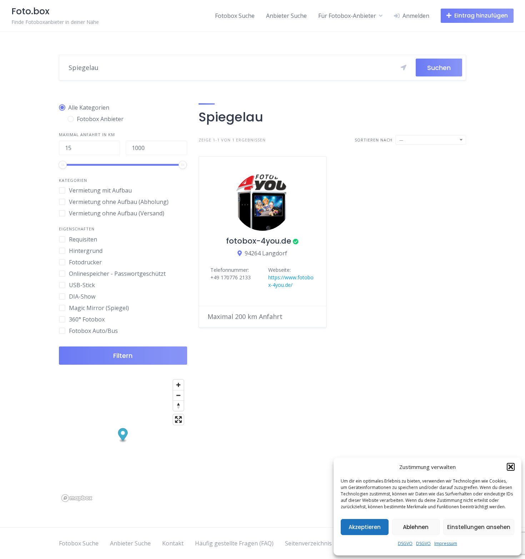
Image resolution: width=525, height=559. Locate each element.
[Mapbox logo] (76, 498)
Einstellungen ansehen (478, 527)
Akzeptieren (365, 527)
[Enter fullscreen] (178, 419)
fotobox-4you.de (258, 241)
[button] (510, 466)
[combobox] (430, 140)
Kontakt (173, 543)
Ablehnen (416, 527)
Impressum (445, 543)
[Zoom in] (178, 385)
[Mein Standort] (403, 67)
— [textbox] (401, 140)
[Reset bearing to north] (178, 405)
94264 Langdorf (266, 253)
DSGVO (405, 543)
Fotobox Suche (235, 16)
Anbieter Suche (286, 16)
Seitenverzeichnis (308, 543)
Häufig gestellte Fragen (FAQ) (234, 543)
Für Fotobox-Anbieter (347, 16)
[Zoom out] (178, 395)
